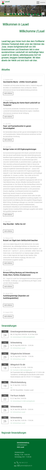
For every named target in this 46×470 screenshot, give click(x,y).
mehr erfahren (8, 93)
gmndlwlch (26, 465)
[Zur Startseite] (7, 2)
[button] (40, 2)
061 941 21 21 (23, 462)
